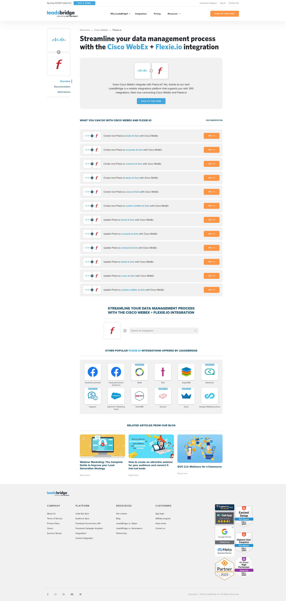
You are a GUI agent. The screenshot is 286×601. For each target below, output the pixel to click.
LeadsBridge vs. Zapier (126, 523)
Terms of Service (54, 518)
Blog (118, 518)
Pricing (157, 13)
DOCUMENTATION (214, 120)
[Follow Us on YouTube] (72, 594)
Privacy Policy (53, 523)
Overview (65, 81)
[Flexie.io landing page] (58, 64)
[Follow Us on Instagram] (56, 594)
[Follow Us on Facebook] (48, 594)
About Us (51, 513)
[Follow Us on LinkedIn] (64, 594)
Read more (85, 475)
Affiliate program (163, 518)
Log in (223, 3)
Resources (173, 13)
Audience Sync (82, 518)
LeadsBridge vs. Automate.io (129, 528)
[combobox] (164, 331)
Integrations (141, 13)
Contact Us (234, 3)
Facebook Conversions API (88, 523)
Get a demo (121, 513)
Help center (161, 523)
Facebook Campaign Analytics (89, 528)
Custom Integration (84, 538)
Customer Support (208, 3)
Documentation (62, 86)
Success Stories (54, 533)
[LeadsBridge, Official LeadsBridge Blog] (62, 13)
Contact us (160, 528)
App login (160, 513)
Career (50, 528)
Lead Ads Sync (82, 513)
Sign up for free (151, 101)
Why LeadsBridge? (119, 13)
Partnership (121, 533)
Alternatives (64, 92)
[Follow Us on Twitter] (80, 594)
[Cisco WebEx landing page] (58, 40)
